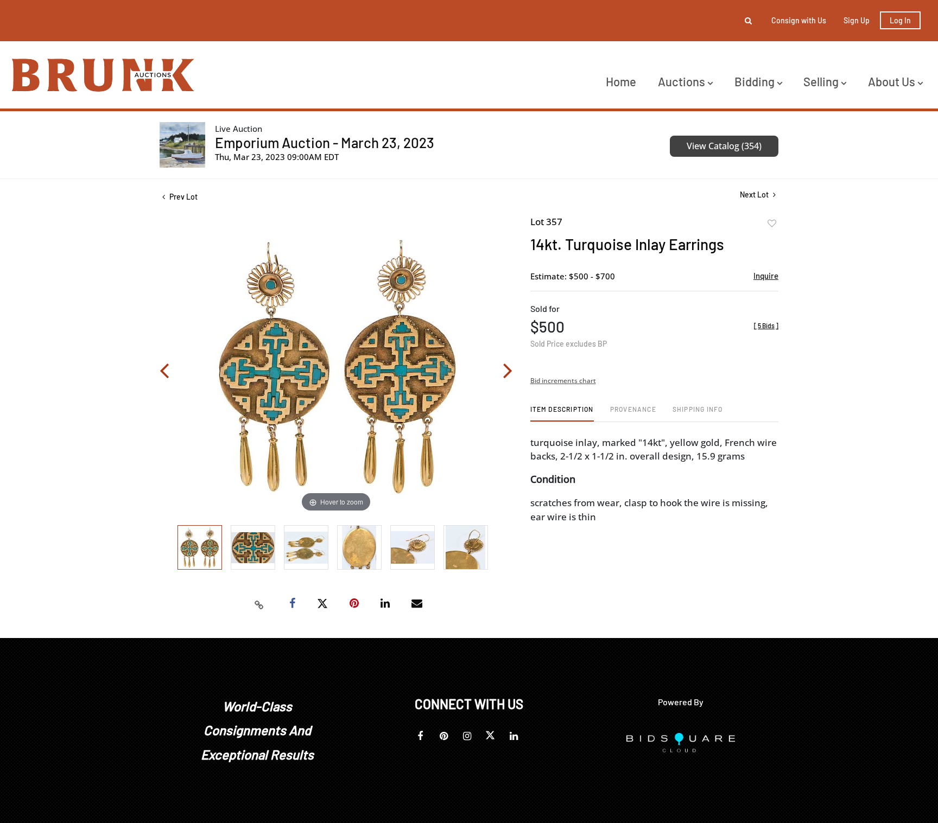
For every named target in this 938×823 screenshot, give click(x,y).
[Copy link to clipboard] (259, 603)
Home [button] (621, 81)
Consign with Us (798, 20)
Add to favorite (771, 223)
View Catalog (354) (724, 146)
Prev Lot (183, 196)
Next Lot (755, 194)
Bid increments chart (563, 380)
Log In (900, 20)
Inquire (765, 275)
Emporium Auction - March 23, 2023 (324, 142)
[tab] (562, 413)
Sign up (857, 20)
